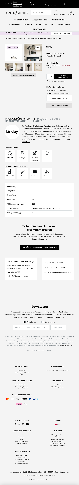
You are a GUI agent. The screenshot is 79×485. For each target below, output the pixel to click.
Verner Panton (21, 457)
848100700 (15, 272)
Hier (27, 34)
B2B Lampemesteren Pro (57, 443)
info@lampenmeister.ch (20, 276)
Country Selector (22, 443)
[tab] (20, 118)
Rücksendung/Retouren (21, 387)
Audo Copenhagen (21, 455)
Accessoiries (21, 461)
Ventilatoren (58, 20)
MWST (57, 437)
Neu (52, 24)
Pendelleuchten (31, 38)
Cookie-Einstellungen (57, 439)
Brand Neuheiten (57, 441)
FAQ (21, 375)
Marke (37, 121)
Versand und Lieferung (21, 385)
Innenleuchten (21, 38)
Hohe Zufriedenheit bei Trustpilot (17, 4)
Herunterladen (16, 121)
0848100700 (21, 370)
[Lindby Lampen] (57, 47)
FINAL (61, 33)
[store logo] (16, 12)
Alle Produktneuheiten (21, 463)
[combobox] (41, 12)
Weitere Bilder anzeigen (23, 75)
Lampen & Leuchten (11, 38)
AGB (21, 439)
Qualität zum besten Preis (21, 459)
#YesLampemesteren (57, 435)
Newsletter (57, 385)
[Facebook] (15, 424)
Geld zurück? (22, 389)
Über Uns (21, 435)
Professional (39, 29)
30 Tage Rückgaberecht (57, 387)
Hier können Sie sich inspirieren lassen (38, 247)
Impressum (22, 437)
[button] (9, 67)
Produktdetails (48, 118)
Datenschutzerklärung (66, 345)
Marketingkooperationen (57, 445)
